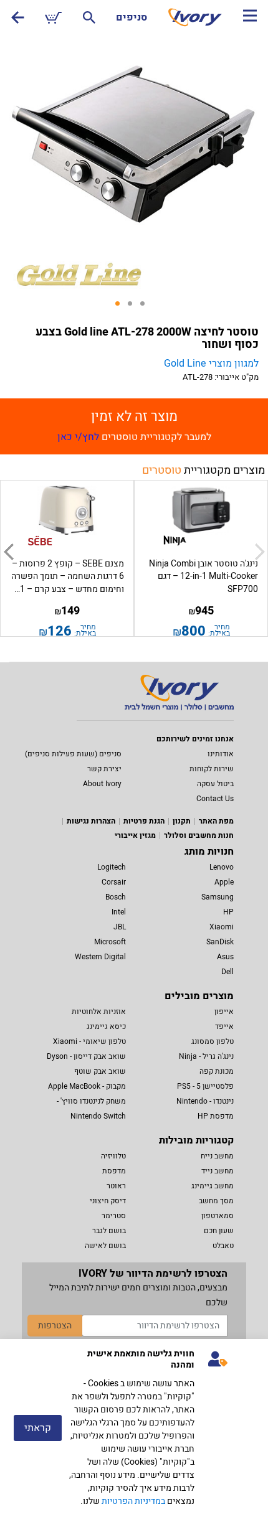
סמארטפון (217, 1215)
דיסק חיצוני (108, 1200)
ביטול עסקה (215, 783)
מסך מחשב (216, 1200)
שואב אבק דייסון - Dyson (86, 1056)
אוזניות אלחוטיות (99, 1011)
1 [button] (121, 307)
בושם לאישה (105, 1245)
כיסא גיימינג (106, 1026)
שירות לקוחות (211, 768)
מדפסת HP (216, 1116)
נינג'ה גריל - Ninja (206, 1056)
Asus (225, 956)
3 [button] (146, 307)
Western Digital (100, 956)
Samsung (217, 897)
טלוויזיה (113, 1156)
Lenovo (221, 867)
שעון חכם (219, 1230)
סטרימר (114, 1215)
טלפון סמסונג (212, 1041)
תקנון (182, 821)
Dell (227, 971)
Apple (224, 882)
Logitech (111, 867)
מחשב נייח (217, 1156)
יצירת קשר (104, 768)
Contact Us (215, 798)
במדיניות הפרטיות (133, 1501)
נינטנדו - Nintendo (205, 1101)
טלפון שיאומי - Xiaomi (89, 1041)
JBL (119, 926)
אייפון (224, 1011)
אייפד (224, 1026)
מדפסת (114, 1170)
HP (228, 912)
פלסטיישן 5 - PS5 (205, 1086)
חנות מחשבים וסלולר (199, 835)
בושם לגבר (109, 1230)
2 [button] (134, 307)
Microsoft (110, 941)
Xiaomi (221, 926)
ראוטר (116, 1185)
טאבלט (223, 1245)
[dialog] (134, 1428)
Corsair (114, 882)
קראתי (37, 1428)
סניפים (131, 17)
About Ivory (102, 783)
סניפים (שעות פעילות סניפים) (73, 753)
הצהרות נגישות (91, 821)
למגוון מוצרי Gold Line (211, 363)
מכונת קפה (216, 1071)
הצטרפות (55, 1325)
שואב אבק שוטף (100, 1071)
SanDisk (220, 941)
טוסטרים (161, 470)
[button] (8, 552)
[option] (134, 144)
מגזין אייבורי (135, 835)
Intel (119, 912)
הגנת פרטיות (144, 821)
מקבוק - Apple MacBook (87, 1086)
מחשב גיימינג (212, 1185)
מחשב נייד (217, 1170)
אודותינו (221, 753)
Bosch (115, 897)
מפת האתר (216, 821)
